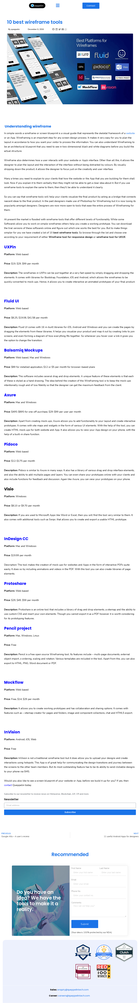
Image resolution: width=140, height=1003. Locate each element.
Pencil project (17, 628)
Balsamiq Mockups (23, 350)
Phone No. (76, 891)
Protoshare (15, 583)
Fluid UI (11, 301)
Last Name (104, 868)
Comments (76, 903)
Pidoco (11, 444)
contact (8, 785)
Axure (10, 395)
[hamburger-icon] (58, 5)
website (130, 133)
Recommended (70, 854)
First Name (76, 868)
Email (73, 880)
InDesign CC (16, 538)
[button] (53, 29)
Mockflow (13, 682)
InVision (12, 732)
